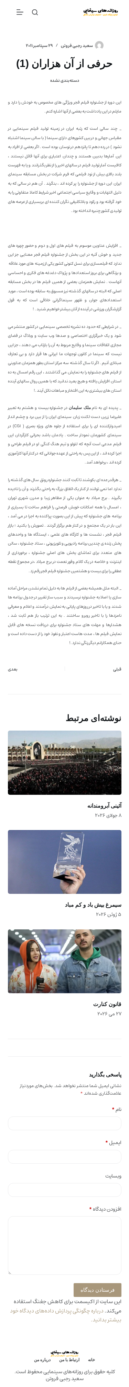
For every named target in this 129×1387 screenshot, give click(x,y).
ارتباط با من (69, 1359)
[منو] (20, 12)
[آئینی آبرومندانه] (64, 763)
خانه (91, 1359)
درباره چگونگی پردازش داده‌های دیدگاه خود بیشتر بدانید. (65, 1315)
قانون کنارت (107, 1004)
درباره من (42, 1359)
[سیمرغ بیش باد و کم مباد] (64, 862)
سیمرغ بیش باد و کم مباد (93, 905)
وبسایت (113, 1176)
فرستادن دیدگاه (97, 1290)
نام (116, 1109)
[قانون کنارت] (64, 961)
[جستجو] (35, 12)
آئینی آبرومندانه (104, 806)
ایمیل (113, 1143)
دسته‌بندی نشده (64, 80)
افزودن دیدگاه (105, 1209)
